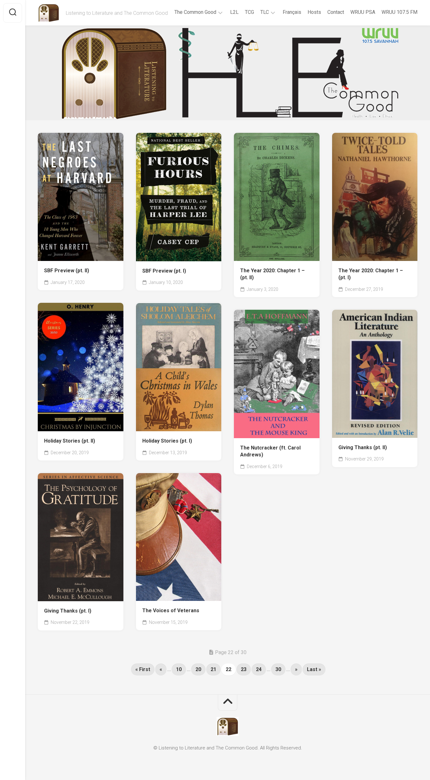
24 (259, 669)
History (181, 251)
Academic (58, 591)
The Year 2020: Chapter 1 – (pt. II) (272, 274)
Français (292, 12)
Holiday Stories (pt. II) (69, 441)
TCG (249, 12)
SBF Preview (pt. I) (164, 271)
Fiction (82, 591)
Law (201, 251)
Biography (58, 251)
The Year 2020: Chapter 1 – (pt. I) (370, 274)
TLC (264, 12)
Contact (335, 12)
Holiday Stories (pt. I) (167, 441)
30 (278, 669)
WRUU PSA (362, 12)
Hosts (314, 12)
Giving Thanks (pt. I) (67, 611)
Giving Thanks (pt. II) (362, 447)
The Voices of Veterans (170, 610)
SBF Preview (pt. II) (66, 271)
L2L (234, 12)
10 (179, 669)
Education (86, 251)
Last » (314, 669)
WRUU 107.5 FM (399, 12)
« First (142, 669)
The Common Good (195, 12)
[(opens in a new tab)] (80, 197)
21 (213, 669)
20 (198, 669)
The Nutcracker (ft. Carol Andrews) (270, 451)
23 (243, 669)
